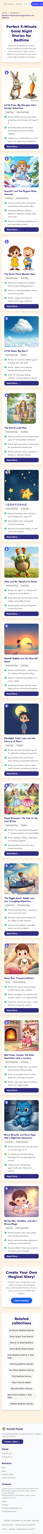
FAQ (3, 1468)
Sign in (27, 4)
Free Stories (9, 4)
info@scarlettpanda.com (12, 1508)
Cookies (12, 1529)
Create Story (7, 1457)
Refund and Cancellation (25, 1525)
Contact (5, 1505)
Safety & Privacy (9, 1478)
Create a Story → (12, 1441)
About (4, 1501)
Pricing (19, 4)
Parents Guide (7, 1474)
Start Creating (21, 1300)
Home (4, 13)
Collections (14, 13)
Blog (4, 1471)
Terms (4, 1529)
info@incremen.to (9, 1511)
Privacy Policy (7, 1525)
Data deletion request (26, 1529)
